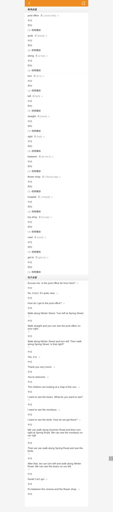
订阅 (111, 459)
